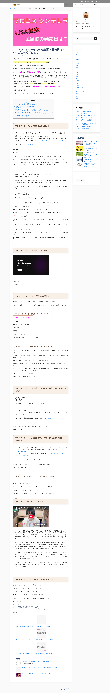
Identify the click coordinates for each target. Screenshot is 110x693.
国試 (78, 89)
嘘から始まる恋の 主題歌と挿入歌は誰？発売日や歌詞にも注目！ (28, 606)
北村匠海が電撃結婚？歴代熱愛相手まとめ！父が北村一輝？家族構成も (33, 626)
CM (77, 52)
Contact (94, 4)
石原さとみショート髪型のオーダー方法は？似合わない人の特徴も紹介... (90, 143)
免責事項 (68, 689)
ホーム (11, 9)
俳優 (77, 74)
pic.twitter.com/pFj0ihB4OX (56, 141)
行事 (77, 96)
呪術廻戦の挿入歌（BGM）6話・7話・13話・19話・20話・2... (89, 159)
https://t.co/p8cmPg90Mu (42, 141)
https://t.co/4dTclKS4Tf (21, 451)
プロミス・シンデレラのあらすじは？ (23, 115)
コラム (77, 61)
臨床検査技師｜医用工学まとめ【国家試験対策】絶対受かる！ (90, 165)
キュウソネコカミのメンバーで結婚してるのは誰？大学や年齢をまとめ (39, 667)
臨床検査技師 (79, 87)
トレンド (78, 72)
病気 (77, 83)
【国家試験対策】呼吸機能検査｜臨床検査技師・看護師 (35, 662)
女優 (77, 76)
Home (41, 689)
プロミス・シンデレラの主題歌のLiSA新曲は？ (25, 106)
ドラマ (77, 70)
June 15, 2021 (30, 145)
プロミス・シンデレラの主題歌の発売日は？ (24, 103)
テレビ (77, 68)
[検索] (95, 38)
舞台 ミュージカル (81, 92)
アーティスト (68, 4)
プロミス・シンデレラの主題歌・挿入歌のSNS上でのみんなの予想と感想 (31, 110)
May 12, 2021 (45, 459)
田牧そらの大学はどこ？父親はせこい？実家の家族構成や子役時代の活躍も (34, 640)
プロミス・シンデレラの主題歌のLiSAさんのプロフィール (29, 107)
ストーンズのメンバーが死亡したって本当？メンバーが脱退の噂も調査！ (34, 653)
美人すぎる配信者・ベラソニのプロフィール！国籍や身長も (36, 673)
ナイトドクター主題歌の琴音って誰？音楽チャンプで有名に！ (27, 607)
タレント (78, 65)
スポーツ (78, 63)
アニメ (77, 59)
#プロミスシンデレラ (60, 453)
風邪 (78, 85)
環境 (78, 81)
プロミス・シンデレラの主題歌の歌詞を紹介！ (25, 104)
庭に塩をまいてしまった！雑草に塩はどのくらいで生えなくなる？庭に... (90, 154)
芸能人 (77, 94)
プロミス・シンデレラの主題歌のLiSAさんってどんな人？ (29, 109)
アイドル (76, 4)
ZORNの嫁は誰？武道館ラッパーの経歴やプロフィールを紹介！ (90, 148)
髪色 (77, 98)
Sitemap (89, 4)
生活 (77, 78)
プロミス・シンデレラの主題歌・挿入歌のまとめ (25, 117)
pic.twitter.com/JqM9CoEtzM (22, 455)
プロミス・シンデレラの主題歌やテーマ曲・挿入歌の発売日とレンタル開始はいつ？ (34, 112)
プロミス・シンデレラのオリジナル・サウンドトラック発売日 (30, 114)
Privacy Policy (62, 689)
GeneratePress (59, 691)
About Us (82, 4)
